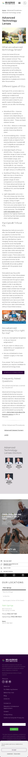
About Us (6, 686)
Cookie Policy (10, 753)
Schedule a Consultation (13, 372)
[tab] (14, 588)
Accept (14, 750)
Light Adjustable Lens (11, 211)
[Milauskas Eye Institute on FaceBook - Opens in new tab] (5, 575)
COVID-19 (6, 699)
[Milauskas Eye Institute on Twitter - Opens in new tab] (14, 575)
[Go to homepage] (9, 3)
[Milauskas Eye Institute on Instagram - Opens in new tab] (23, 575)
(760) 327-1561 (12, 614)
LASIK (6, 435)
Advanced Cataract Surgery (13, 430)
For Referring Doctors (11, 689)
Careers (6, 711)
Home (4, 10)
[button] (19, 3)
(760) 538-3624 (16, 617)
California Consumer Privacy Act (14, 717)
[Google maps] (14, 633)
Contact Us (7, 703)
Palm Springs (7, 606)
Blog (5, 695)
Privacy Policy (17, 753)
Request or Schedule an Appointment (11, 707)
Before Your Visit (9, 692)
